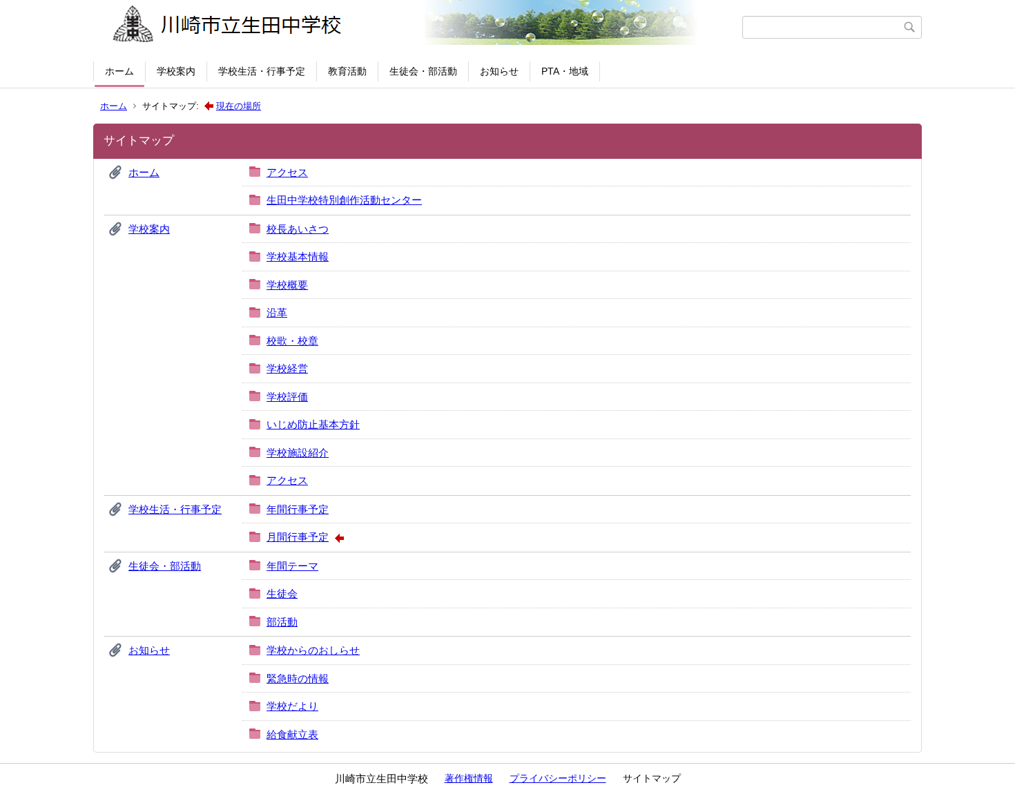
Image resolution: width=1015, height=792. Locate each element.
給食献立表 (292, 734)
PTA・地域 (564, 71)
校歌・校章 (292, 341)
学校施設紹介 (298, 452)
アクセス (287, 172)
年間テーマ (292, 566)
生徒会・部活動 (423, 71)
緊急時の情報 (298, 678)
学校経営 (287, 368)
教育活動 (347, 71)
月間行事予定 (298, 537)
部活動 (282, 622)
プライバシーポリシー (558, 778)
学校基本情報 (298, 256)
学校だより (292, 706)
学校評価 (287, 397)
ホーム (119, 71)
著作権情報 (469, 778)
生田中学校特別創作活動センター (344, 200)
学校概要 (287, 285)
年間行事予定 (298, 509)
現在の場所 (238, 106)
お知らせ (499, 71)
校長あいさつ (298, 229)
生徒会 (282, 593)
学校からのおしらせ (313, 650)
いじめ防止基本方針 (313, 424)
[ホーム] (419, 27)
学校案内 (176, 71)
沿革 (277, 312)
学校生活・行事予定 (261, 71)
